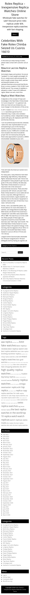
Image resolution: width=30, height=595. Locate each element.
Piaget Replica (7, 321)
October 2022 (7, 453)
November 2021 (8, 475)
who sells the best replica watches (17, 425)
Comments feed (8, 579)
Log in (5, 575)
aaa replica (6, 341)
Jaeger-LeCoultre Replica (10, 311)
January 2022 (7, 471)
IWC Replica (6, 309)
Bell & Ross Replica (8, 295)
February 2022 (7, 469)
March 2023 (6, 443)
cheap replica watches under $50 (11, 357)
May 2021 (6, 487)
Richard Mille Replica (9, 323)
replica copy (21, 390)
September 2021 (8, 479)
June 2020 (6, 509)
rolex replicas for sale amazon (9, 400)
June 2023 (6, 436)
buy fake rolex (24, 354)
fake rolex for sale (9, 364)
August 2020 (7, 505)
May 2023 (6, 438)
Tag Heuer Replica (8, 327)
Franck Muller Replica (9, 305)
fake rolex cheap (22, 362)
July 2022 (5, 459)
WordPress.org (7, 581)
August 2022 (7, 457)
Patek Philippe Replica (10, 319)
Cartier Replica (7, 303)
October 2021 (7, 477)
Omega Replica (7, 315)
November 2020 (8, 499)
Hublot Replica (7, 307)
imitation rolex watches (20, 377)
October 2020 (7, 501)
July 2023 (5, 434)
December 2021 (8, 473)
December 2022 (8, 449)
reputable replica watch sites (10, 398)
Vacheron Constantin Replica (12, 331)
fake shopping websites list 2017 (13, 367)
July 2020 (5, 507)
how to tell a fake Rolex (16, 374)
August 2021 (7, 481)
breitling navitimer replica (11, 354)
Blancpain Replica (8, 297)
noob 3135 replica (15, 384)
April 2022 (6, 465)
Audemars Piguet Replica (10, 293)
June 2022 (6, 461)
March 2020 (6, 515)
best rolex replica (23, 351)
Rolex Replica (12, 246)
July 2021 (5, 483)
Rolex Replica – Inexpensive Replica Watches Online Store (15, 9)
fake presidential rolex (13, 362)
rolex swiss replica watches (11, 403)
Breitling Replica (8, 301)
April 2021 (6, 489)
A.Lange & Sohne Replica (10, 291)
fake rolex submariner (20, 364)
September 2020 (8, 503)
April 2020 (6, 513)
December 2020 (8, 497)
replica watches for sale (10, 393)
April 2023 (6, 440)
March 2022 (6, 467)
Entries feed (6, 577)
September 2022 (8, 455)
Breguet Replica (8, 299)
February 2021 (7, 493)
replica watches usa (22, 396)
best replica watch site (18, 348)
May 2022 (6, 463)
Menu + (15, 34)
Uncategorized (7, 329)
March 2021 (6, 491)
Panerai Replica (7, 317)
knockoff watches (6, 380)
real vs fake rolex (12, 391)
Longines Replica (8, 313)
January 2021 (7, 495)
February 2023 (7, 445)
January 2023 (7, 447)
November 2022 (8, 451)
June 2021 (6, 485)
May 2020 (6, 511)
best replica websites (9, 351)
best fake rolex (15, 342)
